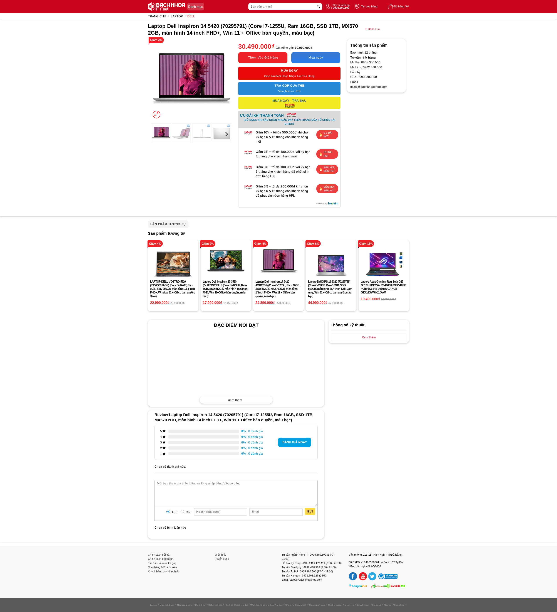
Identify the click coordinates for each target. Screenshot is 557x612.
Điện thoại (200, 605)
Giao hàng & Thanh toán (162, 567)
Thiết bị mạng (335, 605)
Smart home (363, 605)
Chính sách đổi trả (158, 554)
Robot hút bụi (215, 605)
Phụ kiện (279, 605)
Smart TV (349, 605)
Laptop (177, 16)
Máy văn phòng (184, 605)
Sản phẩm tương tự (168, 224)
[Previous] (158, 79)
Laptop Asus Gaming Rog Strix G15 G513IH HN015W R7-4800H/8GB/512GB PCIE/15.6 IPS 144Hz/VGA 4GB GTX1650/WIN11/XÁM (383, 287)
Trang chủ (157, 16)
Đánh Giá (373, 29)
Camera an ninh (317, 605)
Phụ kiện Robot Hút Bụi (236, 605)
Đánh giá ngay (294, 442)
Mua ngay (316, 57)
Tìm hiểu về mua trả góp (162, 563)
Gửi (310, 511)
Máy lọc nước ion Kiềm (263, 605)
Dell (191, 16)
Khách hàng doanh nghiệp (164, 571)
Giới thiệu (220, 554)
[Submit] (318, 6)
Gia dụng (376, 605)
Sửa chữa (399, 605)
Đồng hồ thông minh (296, 605)
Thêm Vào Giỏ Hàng (263, 57)
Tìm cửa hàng (369, 6)
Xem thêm (235, 400)
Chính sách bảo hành (160, 558)
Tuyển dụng (222, 558)
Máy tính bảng (167, 605)
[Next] (224, 79)
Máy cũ (387, 605)
